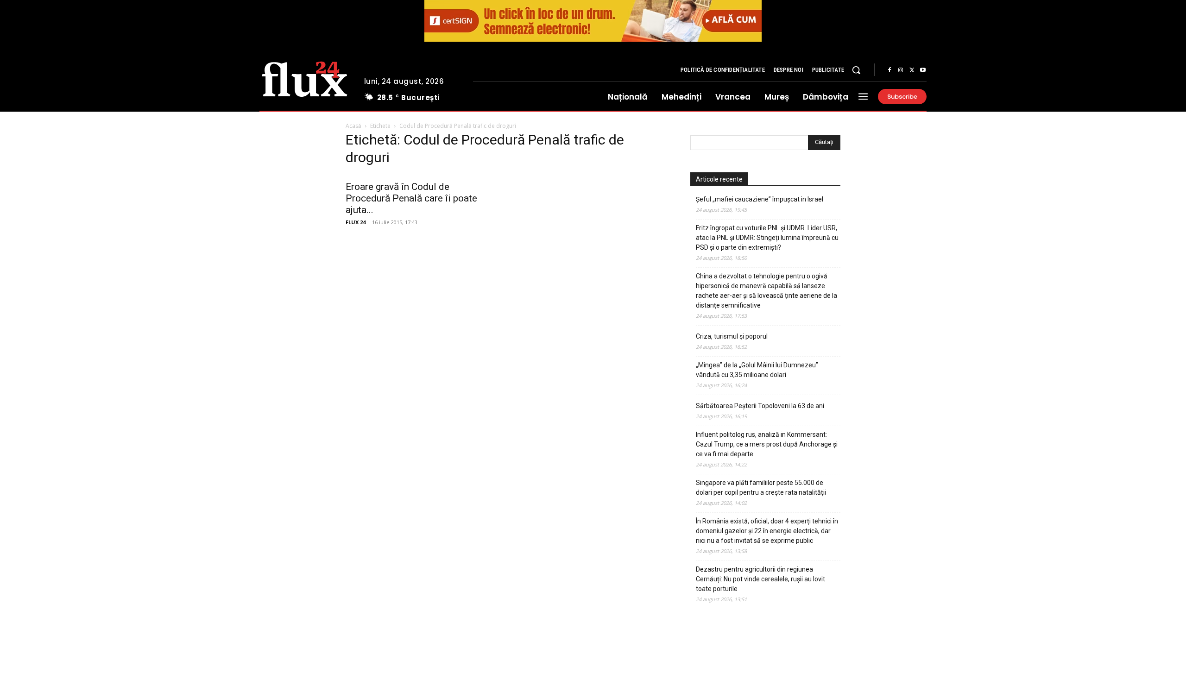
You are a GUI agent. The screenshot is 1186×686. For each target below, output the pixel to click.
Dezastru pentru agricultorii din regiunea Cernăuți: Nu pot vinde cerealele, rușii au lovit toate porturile (760, 579)
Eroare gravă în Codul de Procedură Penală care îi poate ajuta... (411, 198)
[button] (856, 70)
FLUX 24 (356, 222)
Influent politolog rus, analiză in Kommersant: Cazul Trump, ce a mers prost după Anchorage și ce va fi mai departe (767, 444)
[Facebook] (889, 70)
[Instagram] (900, 70)
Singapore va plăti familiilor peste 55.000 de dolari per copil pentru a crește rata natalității (761, 487)
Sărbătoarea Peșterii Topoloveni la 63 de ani (760, 405)
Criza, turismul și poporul (732, 336)
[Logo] (304, 77)
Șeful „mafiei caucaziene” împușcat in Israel (759, 199)
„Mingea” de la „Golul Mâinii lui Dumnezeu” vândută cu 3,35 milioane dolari (757, 369)
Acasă (353, 126)
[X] (911, 70)
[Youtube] (922, 70)
